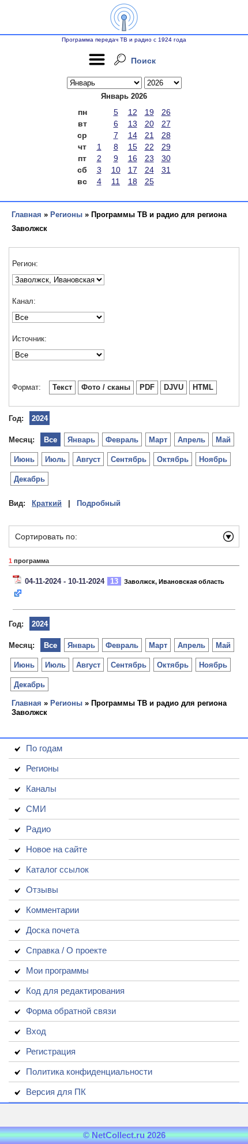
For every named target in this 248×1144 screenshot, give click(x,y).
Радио (38, 829)
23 (149, 158)
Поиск (143, 60)
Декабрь (29, 479)
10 (116, 169)
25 (149, 181)
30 (166, 158)
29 (166, 146)
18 (132, 181)
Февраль (122, 439)
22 (149, 146)
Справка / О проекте (66, 950)
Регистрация (51, 1051)
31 (166, 169)
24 (149, 169)
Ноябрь (213, 459)
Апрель (191, 439)
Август (88, 459)
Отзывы (42, 890)
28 (166, 135)
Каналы (41, 788)
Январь (81, 439)
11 (115, 181)
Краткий (47, 503)
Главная (27, 214)
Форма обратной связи (71, 1011)
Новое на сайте (56, 849)
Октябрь (173, 459)
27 (166, 123)
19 (149, 112)
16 (132, 158)
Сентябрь (128, 459)
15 (132, 146)
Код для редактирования (75, 991)
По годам (44, 748)
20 (149, 123)
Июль (55, 459)
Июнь (24, 459)
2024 (40, 418)
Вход (36, 1031)
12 (132, 112)
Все (50, 439)
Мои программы (57, 970)
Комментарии (52, 910)
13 (132, 123)
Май (223, 439)
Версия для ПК (56, 1092)
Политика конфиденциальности (89, 1071)
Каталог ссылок (57, 869)
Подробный (99, 503)
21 (149, 135)
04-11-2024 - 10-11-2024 (64, 581)
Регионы (66, 214)
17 (132, 169)
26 (166, 112)
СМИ (36, 809)
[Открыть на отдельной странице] (18, 594)
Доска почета (52, 930)
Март (158, 439)
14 (132, 135)
